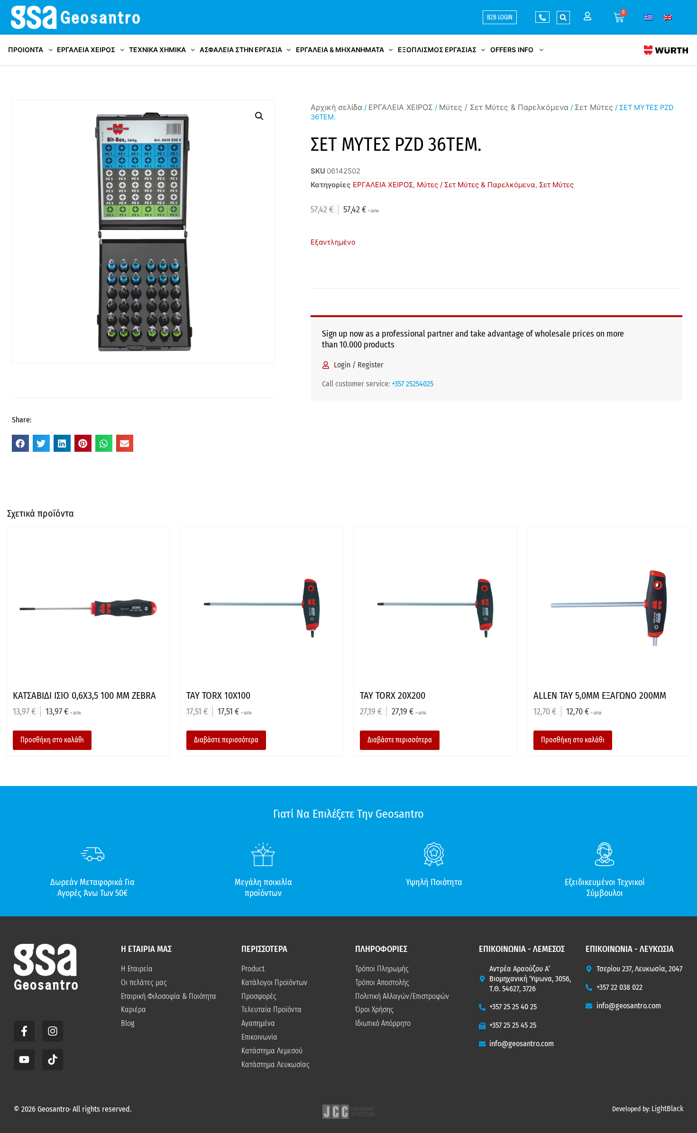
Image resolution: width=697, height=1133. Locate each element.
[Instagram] (52, 1031)
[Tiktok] (52, 1059)
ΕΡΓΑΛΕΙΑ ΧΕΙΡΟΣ (400, 107)
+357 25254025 (412, 383)
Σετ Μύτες (594, 107)
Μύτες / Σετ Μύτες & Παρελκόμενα (504, 107)
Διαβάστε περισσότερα (226, 739)
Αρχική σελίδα (336, 107)
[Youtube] (24, 1059)
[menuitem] (648, 17)
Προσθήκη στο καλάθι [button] (52, 739)
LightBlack (667, 1108)
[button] (563, 17)
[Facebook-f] (24, 1031)
